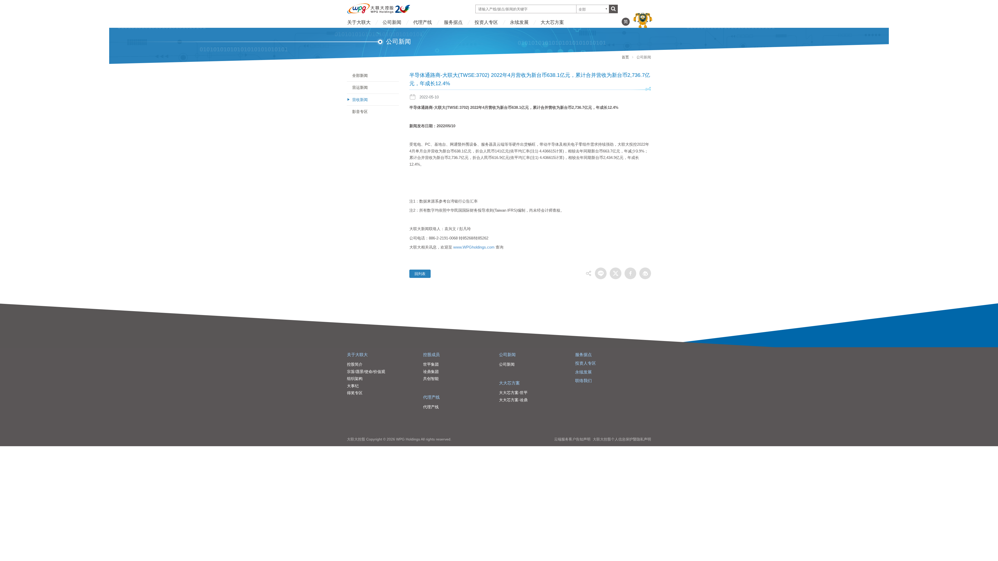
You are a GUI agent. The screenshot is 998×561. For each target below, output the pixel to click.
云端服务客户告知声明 (572, 439)
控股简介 (355, 364)
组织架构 (355, 378)
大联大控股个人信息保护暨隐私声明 (622, 439)
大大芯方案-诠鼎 (513, 400)
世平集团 (431, 364)
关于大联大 (359, 22)
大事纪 (353, 386)
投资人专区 (486, 22)
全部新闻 (360, 75)
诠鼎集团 (431, 371)
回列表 (420, 274)
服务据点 (453, 22)
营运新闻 (360, 87)
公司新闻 (392, 22)
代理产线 (422, 22)
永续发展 (519, 22)
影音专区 (360, 111)
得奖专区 (355, 393)
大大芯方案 (552, 22)
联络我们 (583, 380)
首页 (625, 57)
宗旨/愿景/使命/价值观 (366, 371)
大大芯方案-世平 (513, 392)
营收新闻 (360, 99)
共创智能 (431, 378)
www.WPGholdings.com (474, 247)
